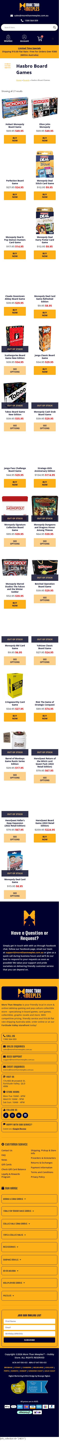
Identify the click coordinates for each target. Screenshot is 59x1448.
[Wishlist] (8, 37)
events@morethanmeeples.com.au (18, 1069)
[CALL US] (4, 1036)
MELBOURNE (38, 1367)
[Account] (24, 37)
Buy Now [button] (15, 139)
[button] (53, 38)
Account (24, 40)
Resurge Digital (44, 1376)
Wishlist (8, 40)
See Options (15, 370)
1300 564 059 (9, 1039)
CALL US (10, 1036)
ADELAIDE (49, 1367)
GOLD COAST (50, 1371)
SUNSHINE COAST (35, 1371)
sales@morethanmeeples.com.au (17, 1049)
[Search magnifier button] (54, 27)
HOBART (23, 1371)
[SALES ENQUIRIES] (4, 1046)
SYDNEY (17, 1367)
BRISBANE (8, 1367)
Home (18, 80)
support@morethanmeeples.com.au (24, 952)
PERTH (6, 1371)
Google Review (19, 1128)
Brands (26, 80)
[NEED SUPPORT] (4, 1056)
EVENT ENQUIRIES (16, 1066)
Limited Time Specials (29, 48)
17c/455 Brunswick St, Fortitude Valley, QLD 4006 (14, 1083)
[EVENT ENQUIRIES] (4, 1066)
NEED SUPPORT (14, 1056)
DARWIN (14, 1371)
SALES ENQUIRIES (16, 1046)
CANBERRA (26, 1367)
